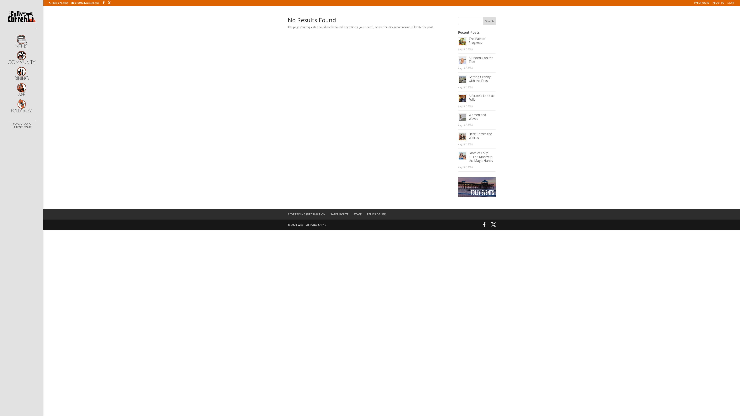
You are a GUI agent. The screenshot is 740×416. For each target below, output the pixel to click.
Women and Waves (477, 117)
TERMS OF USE (376, 214)
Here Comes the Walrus (480, 136)
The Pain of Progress (477, 41)
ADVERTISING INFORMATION (306, 214)
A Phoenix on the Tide (481, 60)
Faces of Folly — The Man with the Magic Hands (481, 157)
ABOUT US (718, 3)
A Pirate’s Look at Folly (481, 98)
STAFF (730, 3)
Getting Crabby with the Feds (480, 79)
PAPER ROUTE (701, 3)
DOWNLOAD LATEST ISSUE (22, 126)
